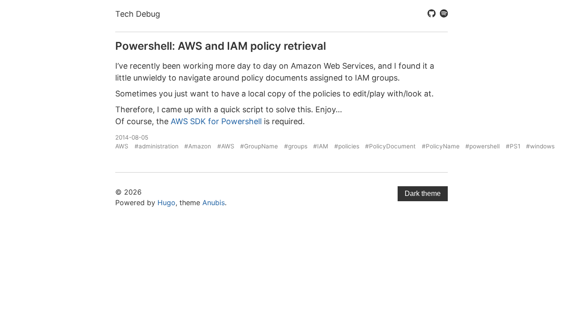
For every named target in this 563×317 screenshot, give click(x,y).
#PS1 (513, 146)
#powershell (482, 146)
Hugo (166, 202)
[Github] (431, 14)
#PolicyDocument (390, 146)
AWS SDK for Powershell (216, 121)
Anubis (213, 202)
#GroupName (259, 146)
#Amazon (197, 146)
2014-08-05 (131, 137)
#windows (540, 146)
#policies (346, 146)
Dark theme (423, 193)
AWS (121, 146)
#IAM (320, 146)
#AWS (225, 146)
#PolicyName (441, 146)
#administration (157, 146)
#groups (295, 146)
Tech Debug (137, 13)
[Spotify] (444, 14)
